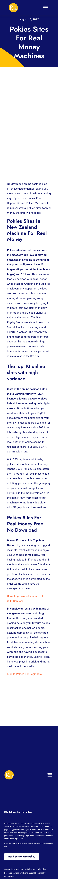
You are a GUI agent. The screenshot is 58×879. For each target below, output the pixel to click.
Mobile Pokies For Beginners (24, 674)
